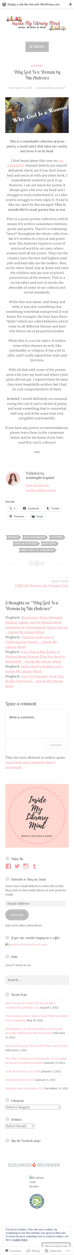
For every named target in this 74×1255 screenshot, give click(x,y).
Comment (55, 745)
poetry (37, 65)
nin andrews (35, 537)
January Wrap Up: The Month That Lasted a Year (36, 1046)
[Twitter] (17, 866)
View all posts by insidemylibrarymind (40, 487)
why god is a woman (37, 550)
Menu (39, 47)
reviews (49, 543)
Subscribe (17, 915)
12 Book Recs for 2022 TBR (22, 1071)
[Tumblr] (35, 866)
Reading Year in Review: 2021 (24, 1088)
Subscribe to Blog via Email (28, 879)
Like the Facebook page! (26, 1140)
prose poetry (26, 543)
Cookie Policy (20, 1239)
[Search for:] (37, 980)
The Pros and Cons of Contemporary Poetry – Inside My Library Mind (31, 642)
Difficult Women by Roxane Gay (42, 584)
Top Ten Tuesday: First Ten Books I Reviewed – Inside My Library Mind (34, 681)
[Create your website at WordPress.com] (37, 4)
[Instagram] (26, 866)
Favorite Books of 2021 (20, 1080)
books (13, 537)
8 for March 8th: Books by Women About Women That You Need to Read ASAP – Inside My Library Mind (35, 657)
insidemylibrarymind (51, 88)
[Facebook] (9, 866)
